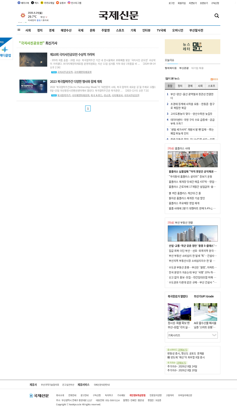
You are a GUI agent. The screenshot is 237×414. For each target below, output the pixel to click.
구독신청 (215, 3)
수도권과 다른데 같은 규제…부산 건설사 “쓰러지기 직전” (199, 282)
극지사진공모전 (65, 72)
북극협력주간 (64, 95)
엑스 (37, 2)
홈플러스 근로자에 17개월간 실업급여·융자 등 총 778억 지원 (202, 186)
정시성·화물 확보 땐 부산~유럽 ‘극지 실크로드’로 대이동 (179, 327)
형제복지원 (171, 68)
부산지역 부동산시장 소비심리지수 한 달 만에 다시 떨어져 (200, 260)
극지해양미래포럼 (82, 72)
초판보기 (204, 3)
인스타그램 (76, 2)
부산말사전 (196, 30)
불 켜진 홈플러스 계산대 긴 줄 (185, 193)
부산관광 (184, 68)
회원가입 (182, 3)
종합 (170, 86)
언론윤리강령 (156, 395)
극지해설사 (117, 95)
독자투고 (109, 395)
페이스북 (25, 2)
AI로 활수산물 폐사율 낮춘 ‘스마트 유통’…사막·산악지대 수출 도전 (205, 329)
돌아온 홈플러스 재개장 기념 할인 (187, 198)
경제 (51, 30)
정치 (40, 30)
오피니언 (177, 30)
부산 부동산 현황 (180, 222)
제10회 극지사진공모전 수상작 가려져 (72, 54)
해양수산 (66, 30)
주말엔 (105, 30)
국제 (81, 30)
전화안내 (72, 395)
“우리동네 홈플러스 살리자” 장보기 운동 (190, 176)
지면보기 (193, 3)
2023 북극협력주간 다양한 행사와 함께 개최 (76, 81)
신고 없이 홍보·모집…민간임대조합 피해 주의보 (195, 277)
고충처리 (170, 395)
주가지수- (176, 362)
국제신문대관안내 (102, 384)
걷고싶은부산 (68, 384)
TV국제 (161, 30)
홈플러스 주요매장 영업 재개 (184, 203)
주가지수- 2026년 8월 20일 (182, 370)
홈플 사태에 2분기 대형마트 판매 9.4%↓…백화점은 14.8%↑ (202, 208)
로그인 (172, 3)
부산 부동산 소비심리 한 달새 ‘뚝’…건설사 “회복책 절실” (199, 255)
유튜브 (63, 2)
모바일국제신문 (185, 395)
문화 (92, 30)
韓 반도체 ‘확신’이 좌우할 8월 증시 (186, 357)
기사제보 (121, 395)
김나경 (107, 95)
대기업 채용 (197, 68)
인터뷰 (146, 30)
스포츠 (120, 30)
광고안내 (85, 395)
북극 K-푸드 (96, 95)
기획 (133, 30)
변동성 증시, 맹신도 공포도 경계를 (185, 353)
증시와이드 (177, 349)
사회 (28, 30)
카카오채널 (49, 2)
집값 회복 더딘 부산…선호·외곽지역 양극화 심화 (195, 250)
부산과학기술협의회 (50, 384)
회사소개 (60, 395)
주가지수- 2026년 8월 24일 (182, 366)
